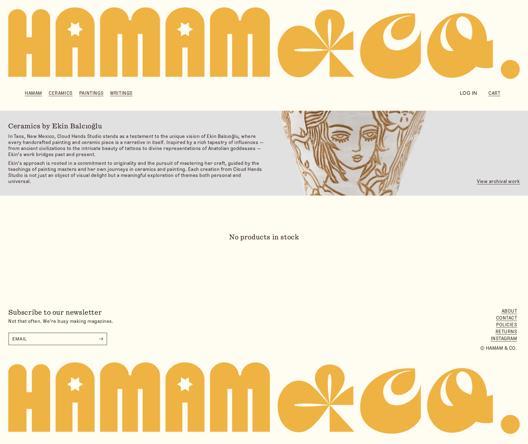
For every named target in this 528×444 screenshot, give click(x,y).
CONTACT (506, 318)
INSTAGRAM (504, 338)
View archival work (498, 181)
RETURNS (506, 332)
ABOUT (509, 311)
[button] (33, 93)
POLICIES (506, 325)
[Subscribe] (101, 338)
